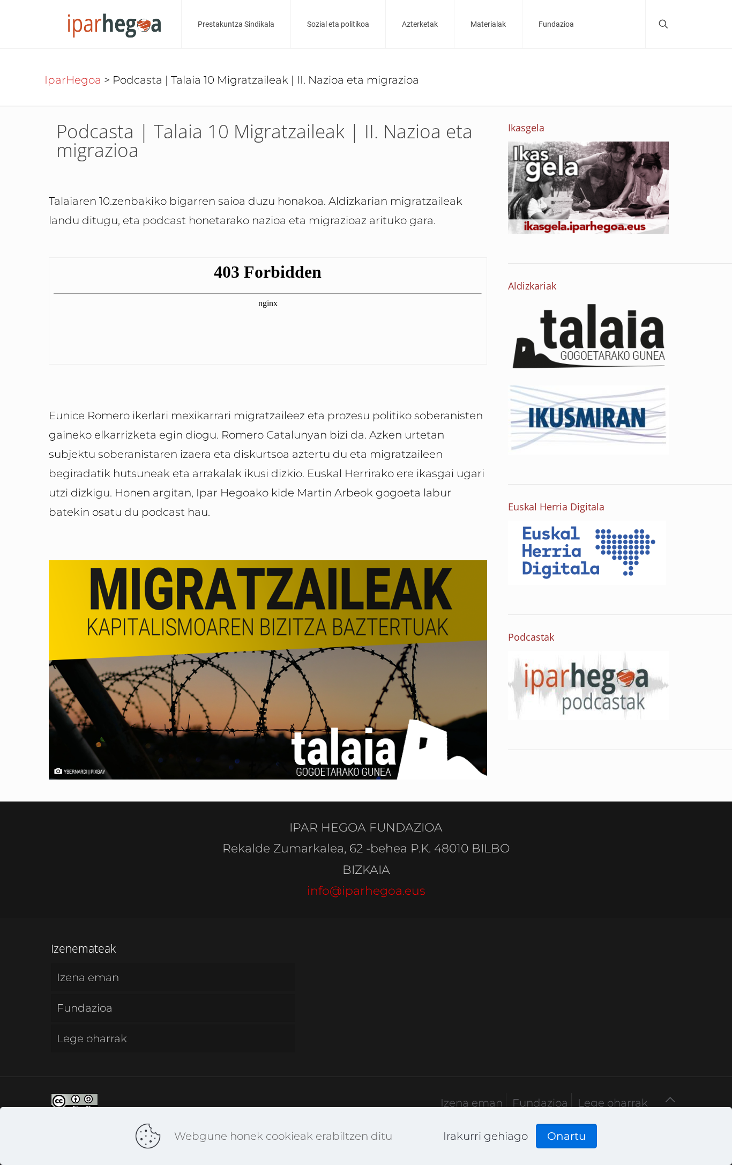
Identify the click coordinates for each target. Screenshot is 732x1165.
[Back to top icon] (670, 1099)
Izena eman (88, 977)
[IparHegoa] (113, 24)
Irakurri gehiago (485, 1136)
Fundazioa (85, 1007)
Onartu (566, 1136)
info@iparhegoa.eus (366, 891)
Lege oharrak (92, 1038)
